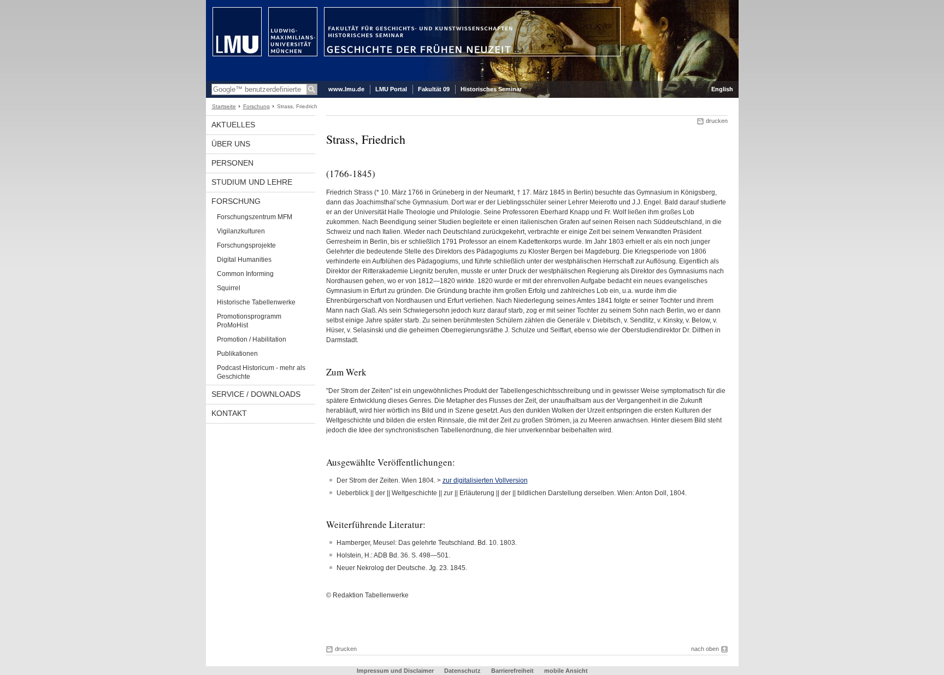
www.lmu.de (346, 89)
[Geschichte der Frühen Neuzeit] (472, 79)
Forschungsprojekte (246, 245)
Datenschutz (462, 670)
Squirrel (228, 288)
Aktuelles (233, 124)
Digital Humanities (244, 259)
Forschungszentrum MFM (254, 217)
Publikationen (237, 353)
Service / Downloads (255, 394)
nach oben (705, 648)
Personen (232, 163)
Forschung (256, 106)
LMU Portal (391, 89)
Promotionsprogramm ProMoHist (249, 321)
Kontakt (229, 413)
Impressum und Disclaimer (395, 670)
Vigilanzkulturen (241, 231)
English (722, 89)
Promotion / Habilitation (251, 339)
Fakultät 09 (434, 89)
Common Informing (245, 274)
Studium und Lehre (251, 182)
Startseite (224, 106)
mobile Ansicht (566, 670)
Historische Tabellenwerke (256, 302)
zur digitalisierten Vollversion (485, 480)
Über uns (230, 143)
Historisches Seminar (491, 89)
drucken (717, 121)
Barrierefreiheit (513, 670)
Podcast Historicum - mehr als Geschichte (261, 372)
